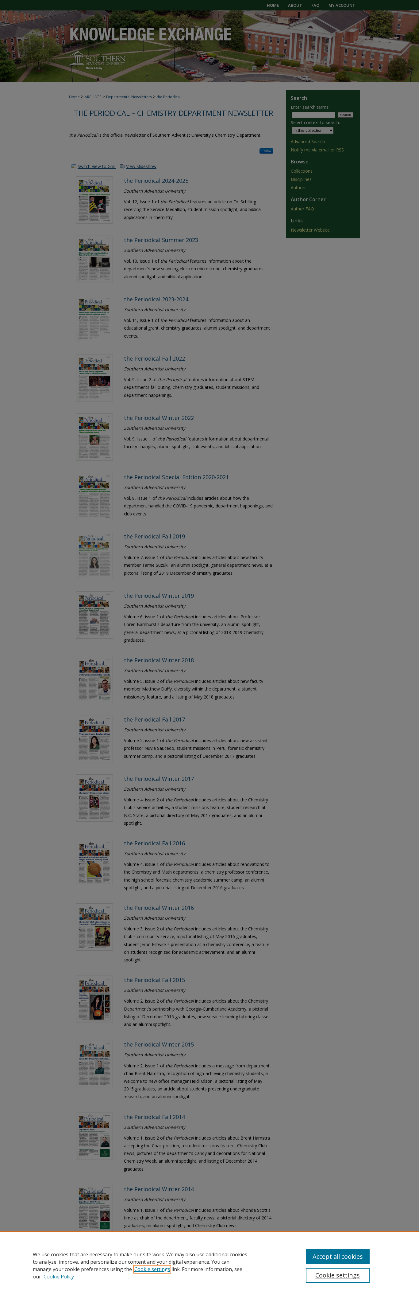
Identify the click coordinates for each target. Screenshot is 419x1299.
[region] (209, 1265)
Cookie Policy (59, 1276)
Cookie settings (152, 1269)
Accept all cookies (338, 1256)
